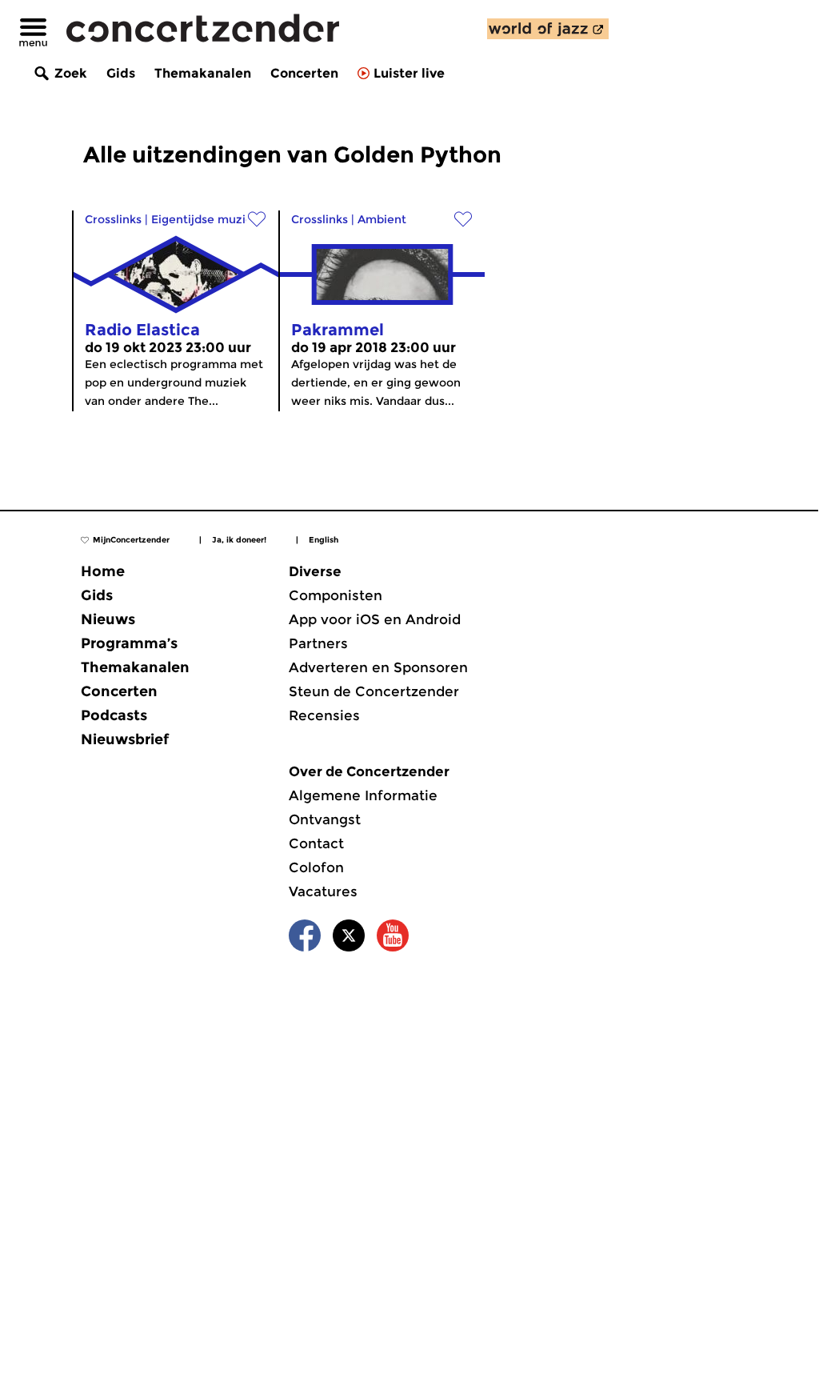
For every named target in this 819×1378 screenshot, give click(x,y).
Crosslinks (113, 219)
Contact (316, 843)
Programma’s (129, 643)
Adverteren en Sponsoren (378, 667)
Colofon (316, 867)
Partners (318, 643)
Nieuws (108, 619)
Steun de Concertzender (374, 691)
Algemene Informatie (363, 795)
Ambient (382, 219)
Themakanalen (202, 73)
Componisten (335, 595)
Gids (120, 73)
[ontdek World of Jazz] (548, 28)
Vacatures (323, 891)
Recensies (324, 715)
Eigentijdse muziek (205, 219)
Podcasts (114, 715)
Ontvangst (325, 819)
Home (103, 571)
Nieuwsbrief (125, 739)
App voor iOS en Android (375, 619)
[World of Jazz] (548, 28)
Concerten (304, 73)
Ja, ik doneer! (239, 540)
